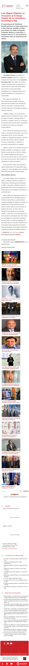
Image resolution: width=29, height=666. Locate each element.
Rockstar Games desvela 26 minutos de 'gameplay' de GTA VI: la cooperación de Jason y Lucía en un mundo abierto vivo (16, 601)
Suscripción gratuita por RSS (8, 543)
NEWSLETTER (19, 242)
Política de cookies (5, 653)
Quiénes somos (13, 653)
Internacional (20, 8)
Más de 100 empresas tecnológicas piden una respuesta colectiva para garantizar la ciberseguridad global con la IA (16, 606)
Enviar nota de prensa (17, 654)
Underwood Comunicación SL (10, 659)
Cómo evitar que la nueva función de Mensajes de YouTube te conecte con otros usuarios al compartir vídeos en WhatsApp (15, 634)
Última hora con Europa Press (13, 593)
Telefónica (18, 234)
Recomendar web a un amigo (8, 546)
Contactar (24, 654)
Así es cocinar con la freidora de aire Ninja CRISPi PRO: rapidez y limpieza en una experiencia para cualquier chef (16, 622)
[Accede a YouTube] (11, 664)
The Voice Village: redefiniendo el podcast (13, 578)
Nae (9, 82)
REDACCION (6, 232)
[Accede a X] (2, 664)
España (18, 5)
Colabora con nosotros (7, 654)
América (18, 6)
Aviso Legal (24, 653)
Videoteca (7, 506)
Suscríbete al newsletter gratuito (9, 548)
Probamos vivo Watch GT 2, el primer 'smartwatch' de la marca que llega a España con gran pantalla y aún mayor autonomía (16, 626)
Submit (21, 491)
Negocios (22, 232)
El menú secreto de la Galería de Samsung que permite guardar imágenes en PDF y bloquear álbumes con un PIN (16, 614)
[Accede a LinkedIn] (7, 664)
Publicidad (19, 653)
